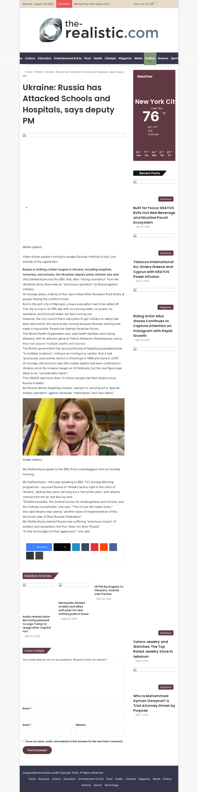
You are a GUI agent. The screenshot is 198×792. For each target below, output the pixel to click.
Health (98, 58)
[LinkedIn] (76, 547)
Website (81, 724)
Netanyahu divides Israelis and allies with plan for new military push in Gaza (74, 608)
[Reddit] (104, 547)
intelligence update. (84, 353)
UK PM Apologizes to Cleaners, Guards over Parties (108, 590)
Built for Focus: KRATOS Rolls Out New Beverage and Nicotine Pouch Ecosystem (154, 215)
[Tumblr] (85, 547)
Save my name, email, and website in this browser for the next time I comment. (74, 741)
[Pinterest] (94, 547)
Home (28, 71)
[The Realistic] (99, 30)
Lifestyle (110, 58)
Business (16, 58)
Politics (150, 58)
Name (27, 708)
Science (163, 58)
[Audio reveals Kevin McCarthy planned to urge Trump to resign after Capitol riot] (38, 598)
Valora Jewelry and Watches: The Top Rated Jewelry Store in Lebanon (153, 649)
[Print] (39, 555)
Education (44, 58)
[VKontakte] (113, 547)
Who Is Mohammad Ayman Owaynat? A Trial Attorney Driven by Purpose (154, 703)
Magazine (125, 58)
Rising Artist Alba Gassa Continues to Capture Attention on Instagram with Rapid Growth (152, 326)
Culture (30, 58)
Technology (111, 785)
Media (138, 58)
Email (27, 724)
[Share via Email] (30, 555)
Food (87, 58)
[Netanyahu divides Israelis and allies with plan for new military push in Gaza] (74, 591)
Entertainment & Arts (68, 58)
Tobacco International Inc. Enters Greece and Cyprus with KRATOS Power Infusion (153, 269)
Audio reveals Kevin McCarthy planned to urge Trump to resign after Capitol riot (37, 624)
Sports (175, 58)
